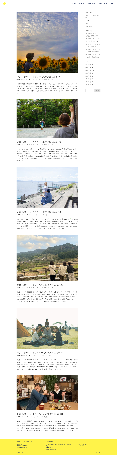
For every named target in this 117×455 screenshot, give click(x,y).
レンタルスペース (91, 3)
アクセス (106, 3)
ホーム (74, 3)
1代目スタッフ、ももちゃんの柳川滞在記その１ (39, 212)
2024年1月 (88, 67)
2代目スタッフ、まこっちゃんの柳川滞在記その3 (40, 285)
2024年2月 (88, 64)
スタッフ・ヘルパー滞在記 (40, 79)
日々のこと (88, 23)
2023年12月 (88, 70)
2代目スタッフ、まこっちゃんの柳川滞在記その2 (40, 352)
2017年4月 (88, 82)
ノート (112, 3)
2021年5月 (88, 76)
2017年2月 (88, 85)
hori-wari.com (20, 452)
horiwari (22, 79)
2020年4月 (88, 79)
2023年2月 (88, 73)
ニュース (50, 79)
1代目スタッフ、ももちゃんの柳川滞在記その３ (39, 76)
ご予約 (100, 3)
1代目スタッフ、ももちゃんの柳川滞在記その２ (39, 142)
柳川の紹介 (88, 26)
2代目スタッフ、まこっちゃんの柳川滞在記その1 (40, 414)
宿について (81, 3)
